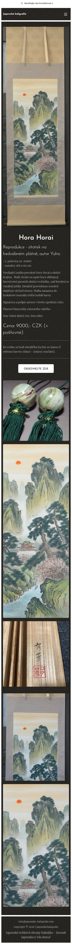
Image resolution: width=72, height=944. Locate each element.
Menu (65, 14)
